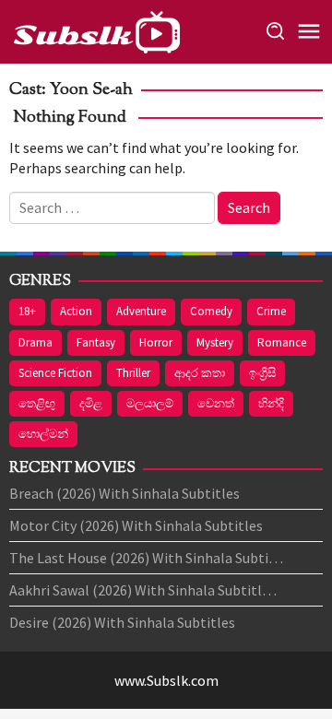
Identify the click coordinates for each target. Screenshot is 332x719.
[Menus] (309, 32)
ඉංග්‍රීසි (262, 373)
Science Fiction (55, 373)
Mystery (214, 342)
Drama (35, 342)
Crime (271, 311)
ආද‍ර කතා (199, 373)
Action (76, 311)
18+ (27, 311)
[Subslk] (96, 29)
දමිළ (90, 403)
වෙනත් (215, 403)
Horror (155, 342)
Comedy (211, 311)
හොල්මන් (43, 434)
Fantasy (96, 342)
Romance (281, 342)
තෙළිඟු (36, 403)
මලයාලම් (149, 403)
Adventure (141, 311)
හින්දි (271, 403)
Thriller (133, 373)
